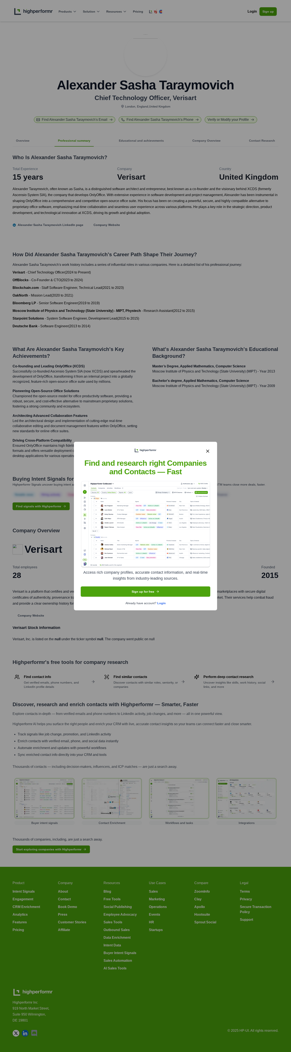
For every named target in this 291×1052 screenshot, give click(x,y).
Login (161, 603)
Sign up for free (143, 591)
